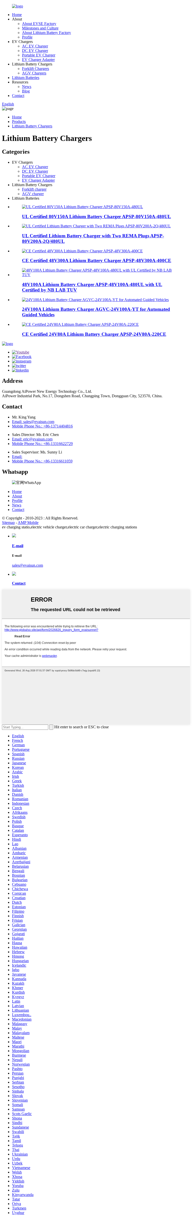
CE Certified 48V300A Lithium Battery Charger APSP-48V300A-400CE (96, 260)
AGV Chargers (34, 73)
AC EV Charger (35, 46)
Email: (17, 456)
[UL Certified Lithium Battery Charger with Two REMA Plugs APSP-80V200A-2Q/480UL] (96, 226)
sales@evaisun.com (27, 565)
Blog (26, 91)
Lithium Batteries (25, 77)
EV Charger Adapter (38, 59)
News (26, 86)
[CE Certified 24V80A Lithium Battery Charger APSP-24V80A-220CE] (80, 324)
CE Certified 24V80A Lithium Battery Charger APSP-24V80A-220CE (94, 334)
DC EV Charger (35, 50)
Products (19, 121)
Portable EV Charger (38, 55)
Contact (18, 95)
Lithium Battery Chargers (32, 126)
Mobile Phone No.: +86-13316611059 (42, 461)
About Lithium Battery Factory (46, 32)
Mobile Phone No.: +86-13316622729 (42, 443)
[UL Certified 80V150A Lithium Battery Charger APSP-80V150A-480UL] (82, 207)
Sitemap (8, 522)
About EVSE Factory (39, 23)
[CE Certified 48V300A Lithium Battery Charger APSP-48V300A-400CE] (82, 251)
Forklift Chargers (35, 68)
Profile (27, 37)
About (17, 496)
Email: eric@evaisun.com (32, 439)
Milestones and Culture (40, 28)
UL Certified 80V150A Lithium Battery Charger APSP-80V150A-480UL (96, 216)
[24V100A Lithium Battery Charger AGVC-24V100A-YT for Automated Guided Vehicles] (95, 300)
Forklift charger (34, 189)
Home (17, 14)
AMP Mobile (28, 522)
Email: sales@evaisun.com (33, 421)
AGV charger (33, 194)
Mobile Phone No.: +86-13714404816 (42, 426)
